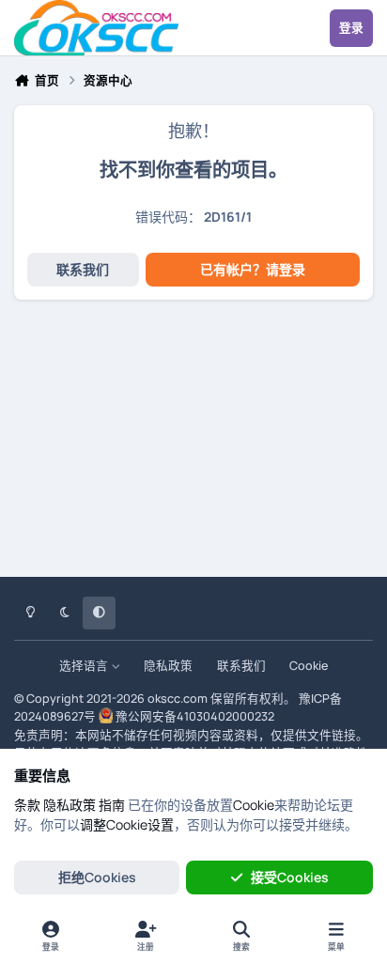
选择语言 (85, 666)
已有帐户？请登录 (252, 269)
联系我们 (82, 269)
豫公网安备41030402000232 (195, 716)
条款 (27, 805)
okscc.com (177, 699)
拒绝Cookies (97, 877)
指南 (112, 805)
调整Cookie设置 (127, 824)
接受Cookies (290, 877)
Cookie (308, 666)
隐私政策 (168, 666)
